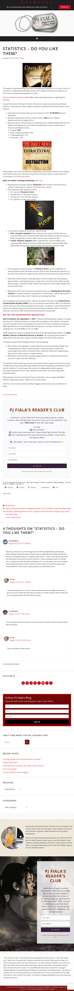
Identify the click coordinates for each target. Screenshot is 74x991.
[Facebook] (23, 683)
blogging (30, 508)
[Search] (27, 742)
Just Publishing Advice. (21, 176)
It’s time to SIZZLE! (10, 769)
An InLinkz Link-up (10, 394)
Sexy (62, 511)
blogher (57, 511)
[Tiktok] (31, 683)
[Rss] (51, 683)
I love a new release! (13, 517)
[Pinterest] (27, 683)
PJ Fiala (44, 508)
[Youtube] (35, 683)
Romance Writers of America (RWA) (16, 97)
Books (67, 511)
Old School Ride (11, 514)
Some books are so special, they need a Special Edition (23, 766)
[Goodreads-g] (39, 683)
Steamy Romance (12, 508)
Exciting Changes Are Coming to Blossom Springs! (21, 759)
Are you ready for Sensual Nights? (16, 772)
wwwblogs (18, 511)
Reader (37, 508)
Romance (22, 508)
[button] (37, 38)
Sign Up (37, 722)
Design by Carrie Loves (60, 987)
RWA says (38, 180)
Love (56, 508)
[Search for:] (14, 742)
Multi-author (27, 511)
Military (50, 508)
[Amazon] (47, 683)
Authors (10, 511)
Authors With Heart (10, 762)
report (12, 321)
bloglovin (36, 511)
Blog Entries (10, 505)
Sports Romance (47, 511)
